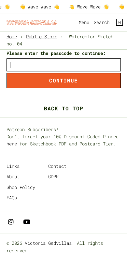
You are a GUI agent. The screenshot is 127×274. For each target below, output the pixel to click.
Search (101, 22)
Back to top (63, 108)
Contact (57, 166)
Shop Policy (21, 187)
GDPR (53, 176)
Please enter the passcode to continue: (56, 53)
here (12, 144)
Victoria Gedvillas (48, 243)
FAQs (12, 197)
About (13, 176)
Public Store (41, 36)
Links (13, 166)
